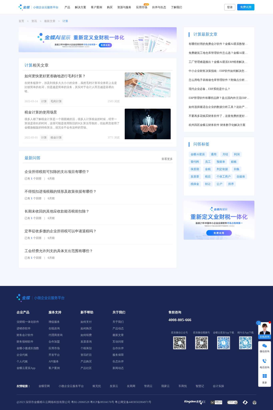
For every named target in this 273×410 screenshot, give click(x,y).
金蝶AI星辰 (198, 154)
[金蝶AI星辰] (98, 39)
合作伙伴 (118, 348)
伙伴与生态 (159, 7)
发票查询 (86, 341)
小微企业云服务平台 (71, 386)
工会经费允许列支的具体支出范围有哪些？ (59, 251)
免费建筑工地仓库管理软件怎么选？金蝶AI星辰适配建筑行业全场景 (218, 53)
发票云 (114, 386)
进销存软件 (24, 328)
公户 (219, 183)
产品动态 (118, 328)
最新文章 (49, 21)
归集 (236, 169)
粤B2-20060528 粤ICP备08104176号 (92, 402)
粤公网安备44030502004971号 (133, 402)
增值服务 (54, 321)
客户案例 (96, 7)
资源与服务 (124, 7)
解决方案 (80, 7)
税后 (208, 176)
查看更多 (167, 158)
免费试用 (245, 7)
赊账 (234, 161)
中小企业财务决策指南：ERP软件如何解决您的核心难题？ (218, 71)
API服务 (54, 361)
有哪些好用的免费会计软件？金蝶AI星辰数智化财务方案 (218, 44)
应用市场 (141, 7)
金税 (208, 169)
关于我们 (118, 321)
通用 (213, 154)
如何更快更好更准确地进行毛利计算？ (55, 76)
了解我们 (176, 7)
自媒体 (241, 176)
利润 (237, 154)
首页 (21, 21)
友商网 (131, 386)
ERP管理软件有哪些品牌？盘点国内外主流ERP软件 (219, 98)
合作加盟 (54, 341)
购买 (110, 7)
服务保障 (118, 354)
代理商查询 (56, 335)
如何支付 (86, 321)
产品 (67, 7)
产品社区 (86, 368)
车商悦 (182, 386)
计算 (44, 101)
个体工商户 (224, 176)
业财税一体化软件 (28, 321)
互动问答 (118, 341)
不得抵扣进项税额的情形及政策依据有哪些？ (61, 191)
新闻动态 (118, 368)
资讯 (34, 21)
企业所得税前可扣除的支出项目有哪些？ (57, 172)
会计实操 (218, 386)
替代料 (195, 161)
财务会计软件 (25, 335)
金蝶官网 (44, 386)
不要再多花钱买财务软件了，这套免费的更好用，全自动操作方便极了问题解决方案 (217, 116)
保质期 (195, 169)
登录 (230, 7)
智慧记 (200, 386)
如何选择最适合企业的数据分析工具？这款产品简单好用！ (218, 107)
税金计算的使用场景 (41, 112)
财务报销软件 (25, 341)
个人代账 (22, 361)
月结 (225, 154)
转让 (208, 183)
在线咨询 (54, 328)
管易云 (148, 386)
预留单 (221, 161)
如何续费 (86, 335)
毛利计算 (56, 101)
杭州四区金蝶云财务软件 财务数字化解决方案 (217, 124)
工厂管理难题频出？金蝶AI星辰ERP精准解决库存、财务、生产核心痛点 (218, 62)
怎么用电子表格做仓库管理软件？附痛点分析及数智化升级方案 (218, 80)
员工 (208, 161)
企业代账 (22, 354)
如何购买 (86, 328)
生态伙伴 (118, 361)
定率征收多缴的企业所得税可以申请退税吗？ (61, 231)
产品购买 (86, 361)
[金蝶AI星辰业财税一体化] (219, 220)
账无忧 (97, 386)
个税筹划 (86, 348)
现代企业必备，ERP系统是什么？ (209, 88)
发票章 (195, 176)
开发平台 (54, 354)
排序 (231, 183)
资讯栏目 (86, 354)
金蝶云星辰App (26, 368)
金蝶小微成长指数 (28, 348)
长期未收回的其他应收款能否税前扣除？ (57, 211)
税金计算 (56, 137)
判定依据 (222, 169)
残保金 (195, 183)
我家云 (165, 386)
